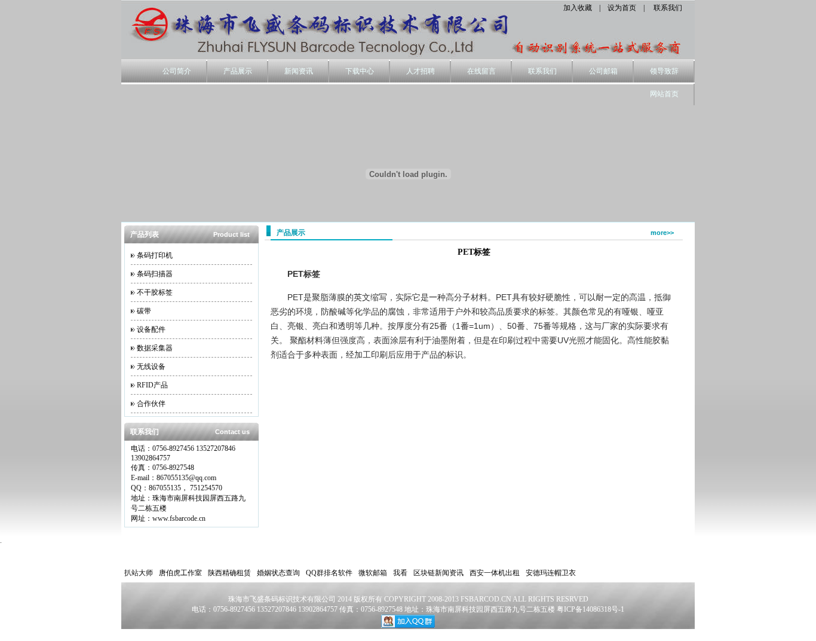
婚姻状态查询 (278, 573)
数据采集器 (155, 348)
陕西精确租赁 (229, 573)
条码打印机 (155, 255)
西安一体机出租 (495, 573)
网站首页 (664, 94)
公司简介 (176, 71)
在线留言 (481, 71)
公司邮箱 (603, 71)
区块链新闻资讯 (438, 573)
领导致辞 (664, 71)
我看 (400, 573)
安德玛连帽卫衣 (551, 573)
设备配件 (151, 329)
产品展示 (237, 71)
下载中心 (359, 71)
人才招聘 (420, 71)
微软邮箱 (372, 573)
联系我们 (668, 8)
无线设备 (151, 366)
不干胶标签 (155, 292)
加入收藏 (577, 8)
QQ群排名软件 (329, 573)
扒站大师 (138, 573)
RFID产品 (152, 385)
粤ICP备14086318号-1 (590, 609)
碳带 (144, 311)
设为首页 (622, 8)
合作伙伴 (151, 403)
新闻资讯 (298, 71)
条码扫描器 (155, 274)
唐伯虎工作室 (180, 573)
